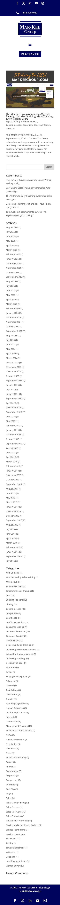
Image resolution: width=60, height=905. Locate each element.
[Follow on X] (23, 3)
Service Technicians (15, 829)
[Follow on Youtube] (36, 3)
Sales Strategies (13, 811)
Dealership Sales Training (18, 644)
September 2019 (14, 412)
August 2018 (12, 448)
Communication (13, 125)
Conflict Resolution (15, 622)
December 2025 (13, 263)
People (9, 762)
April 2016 (11, 538)
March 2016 (11, 542)
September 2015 (14, 556)
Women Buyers (13, 865)
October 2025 (12, 272)
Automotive (26, 121)
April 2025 (11, 299)
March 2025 (11, 303)
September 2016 (14, 520)
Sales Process (12, 807)
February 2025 (13, 308)
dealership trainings (16, 658)
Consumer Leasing (15, 626)
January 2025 (12, 313)
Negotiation (11, 744)
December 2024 (13, 317)
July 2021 (10, 389)
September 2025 (14, 276)
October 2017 (12, 479)
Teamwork (11, 838)
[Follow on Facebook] (17, 3)
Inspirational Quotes (16, 712)
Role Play (10, 789)
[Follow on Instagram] (42, 3)
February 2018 (13, 466)
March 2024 (11, 358)
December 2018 (13, 434)
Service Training (14, 834)
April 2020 (11, 403)
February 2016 (13, 547)
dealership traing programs (19, 654)
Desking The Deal (14, 662)
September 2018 (14, 443)
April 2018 (11, 457)
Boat (35, 121)
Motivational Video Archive (19, 730)
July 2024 (10, 340)
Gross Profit (11, 694)
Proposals (11, 775)
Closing (9, 604)
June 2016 (11, 533)
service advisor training (17, 820)
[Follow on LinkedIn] (30, 3)
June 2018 (11, 452)
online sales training (16, 757)
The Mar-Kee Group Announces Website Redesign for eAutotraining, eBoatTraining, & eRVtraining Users (29, 116)
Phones (9, 766)
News (8, 128)
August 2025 (12, 281)
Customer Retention (15, 631)
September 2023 (14, 380)
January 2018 (12, 470)
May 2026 (10, 240)
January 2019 (12, 430)
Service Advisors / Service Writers (22, 825)
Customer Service (14, 636)
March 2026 (11, 249)
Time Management (15, 847)
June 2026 (11, 236)
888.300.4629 (30, 12)
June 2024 (11, 344)
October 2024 (12, 326)
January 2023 (12, 385)
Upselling (10, 856)
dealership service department (21, 649)
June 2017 (11, 493)
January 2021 (12, 394)
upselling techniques (16, 861)
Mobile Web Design (31, 891)
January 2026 (12, 258)
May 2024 (10, 349)
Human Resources (15, 708)
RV (14, 128)
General (37, 125)
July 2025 (10, 285)
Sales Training (13, 816)
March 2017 (11, 502)
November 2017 (13, 475)
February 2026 (13, 254)
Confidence (11, 617)
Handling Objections (16, 703)
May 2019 (10, 421)
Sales (8, 798)
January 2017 (12, 506)
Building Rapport (14, 599)
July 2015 (10, 560)
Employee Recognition (17, 676)
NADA (9, 735)
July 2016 (10, 529)
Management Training (17, 726)
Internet (46, 125)
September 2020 (14, 398)
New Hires (11, 748)
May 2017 (10, 497)
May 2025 (10, 295)
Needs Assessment (15, 739)
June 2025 (11, 290)
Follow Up (10, 681)
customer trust (13, 640)
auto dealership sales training (20, 577)
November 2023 (13, 371)
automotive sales (14, 586)
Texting (9, 843)
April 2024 (11, 353)
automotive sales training (18, 590)
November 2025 (13, 267)
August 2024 (12, 335)
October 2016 (12, 515)
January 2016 (12, 551)
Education (27, 125)
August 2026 (12, 227)
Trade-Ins (10, 852)
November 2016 (13, 511)
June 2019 (11, 416)
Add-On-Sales (12, 572)
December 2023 (13, 367)
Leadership (11, 721)
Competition (12, 613)
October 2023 (12, 376)
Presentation (12, 771)
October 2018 (12, 439)
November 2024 (13, 321)
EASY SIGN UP (30, 54)
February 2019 (13, 425)
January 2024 (12, 362)
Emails (9, 672)
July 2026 (10, 231)
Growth (9, 699)
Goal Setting (12, 690)
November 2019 (13, 407)
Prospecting (12, 780)
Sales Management (15, 802)
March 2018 (11, 461)
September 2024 (14, 331)
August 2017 (12, 488)
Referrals (10, 784)
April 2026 (11, 245)
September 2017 (14, 484)
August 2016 (12, 524)
